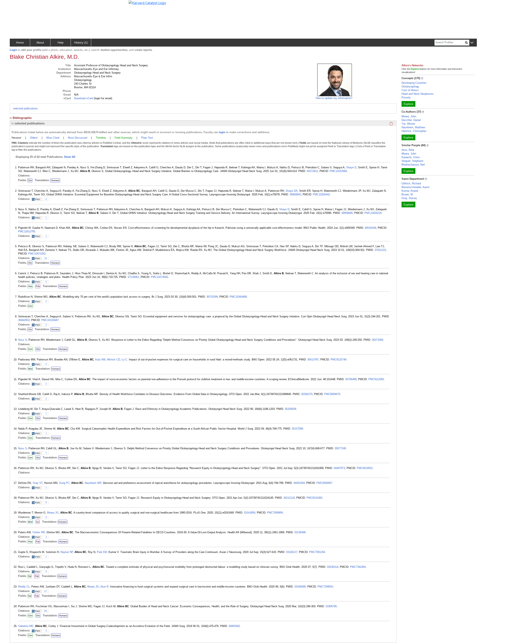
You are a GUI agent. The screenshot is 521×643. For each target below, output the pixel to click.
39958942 (295, 194)
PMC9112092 (376, 379)
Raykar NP (66, 552)
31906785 (331, 606)
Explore (408, 104)
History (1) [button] (81, 42)
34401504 (299, 482)
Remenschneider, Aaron (415, 187)
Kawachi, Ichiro (411, 157)
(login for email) (102, 98)
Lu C (124, 359)
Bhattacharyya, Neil (413, 164)
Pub (38, 286)
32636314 (332, 566)
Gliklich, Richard (411, 183)
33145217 (291, 552)
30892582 (234, 626)
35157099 (297, 428)
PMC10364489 (238, 296)
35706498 (351, 379)
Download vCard (83, 98)
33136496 (300, 532)
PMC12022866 (338, 171)
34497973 (339, 468)
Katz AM (100, 359)
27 (45, 591)
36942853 (24, 320)
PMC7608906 (275, 512)
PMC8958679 (332, 394)
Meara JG (53, 512)
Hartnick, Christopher (414, 131)
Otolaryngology (410, 86)
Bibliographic (22, 118)
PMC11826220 (373, 212)
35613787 (313, 359)
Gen (30, 306)
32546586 (300, 586)
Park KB (102, 552)
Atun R (104, 586)
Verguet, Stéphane (412, 160)
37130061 (133, 277)
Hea (30, 286)
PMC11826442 (321, 194)
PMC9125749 (338, 359)
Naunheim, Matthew (413, 127)
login (222, 132)
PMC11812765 (26, 231)
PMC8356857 (324, 482)
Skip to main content (17, 5)
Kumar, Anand (410, 190)
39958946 (347, 212)
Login (13, 49)
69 (45, 611)
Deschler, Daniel (411, 120)
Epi (29, 576)
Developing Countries (414, 82)
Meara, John (409, 116)
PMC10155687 (50, 320)
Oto (30, 180)
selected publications (25, 108)
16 (45, 258)
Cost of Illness (410, 90)
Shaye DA (292, 190)
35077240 (340, 448)
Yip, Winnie (408, 123)
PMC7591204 (317, 552)
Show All (69, 156)
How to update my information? (334, 98)
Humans (55, 180)
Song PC (64, 482)
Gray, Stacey (409, 198)
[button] (471, 42)
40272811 (312, 171)
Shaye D (351, 167)
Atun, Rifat (408, 149)
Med (30, 369)
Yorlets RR (38, 532)
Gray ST (38, 482)
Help (60, 42)
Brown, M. (408, 194)
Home (20, 42)
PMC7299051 (325, 586)
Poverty (406, 97)
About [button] (40, 42)
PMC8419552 (365, 468)
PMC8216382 (314, 497)
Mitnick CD (113, 359)
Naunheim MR (93, 482)
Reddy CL (24, 586)
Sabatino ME (25, 626)
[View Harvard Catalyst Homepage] (147, 2)
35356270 (306, 394)
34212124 (289, 497)
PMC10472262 (37, 253)
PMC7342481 (358, 566)
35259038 (290, 408)
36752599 (212, 296)
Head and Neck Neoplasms (418, 93)
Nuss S (22, 339)
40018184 (370, 227)
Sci (37, 522)
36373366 (377, 339)
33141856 (249, 512)
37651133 (380, 249)
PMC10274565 (159, 277)
